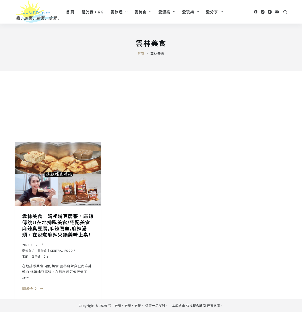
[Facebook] (255, 12)
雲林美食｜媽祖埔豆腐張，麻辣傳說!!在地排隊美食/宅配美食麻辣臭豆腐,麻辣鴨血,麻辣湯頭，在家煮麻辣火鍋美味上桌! (57, 225)
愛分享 (212, 12)
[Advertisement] (151, 106)
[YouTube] (270, 12)
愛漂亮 (164, 12)
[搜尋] (285, 12)
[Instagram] (262, 12)
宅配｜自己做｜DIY (35, 256)
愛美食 (140, 12)
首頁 (70, 12)
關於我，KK (92, 12)
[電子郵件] (277, 12)
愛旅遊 (117, 12)
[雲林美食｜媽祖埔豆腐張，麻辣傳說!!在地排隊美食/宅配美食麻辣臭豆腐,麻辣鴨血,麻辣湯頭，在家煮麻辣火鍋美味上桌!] (58, 174)
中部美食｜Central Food (54, 250)
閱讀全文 (30, 289)
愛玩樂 (188, 12)
